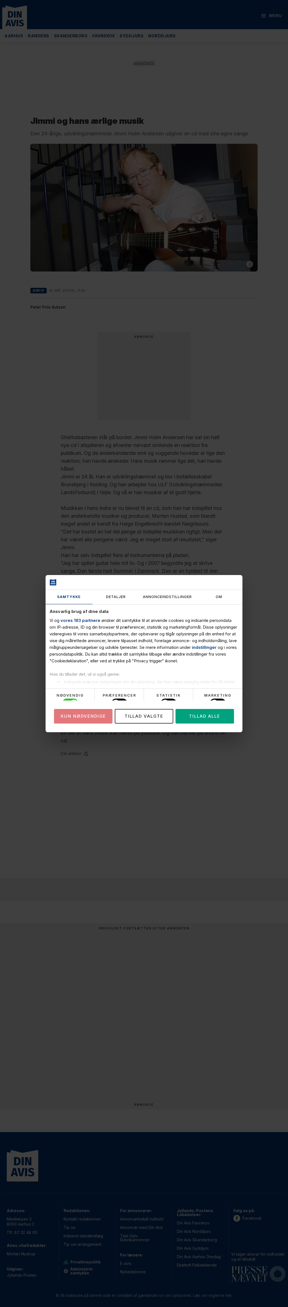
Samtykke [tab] (69, 597)
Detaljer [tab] (116, 597)
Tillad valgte (144, 716)
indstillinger (204, 647)
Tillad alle (204, 716)
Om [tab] (219, 597)
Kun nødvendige (83, 716)
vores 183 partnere (80, 620)
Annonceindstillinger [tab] (167, 597)
